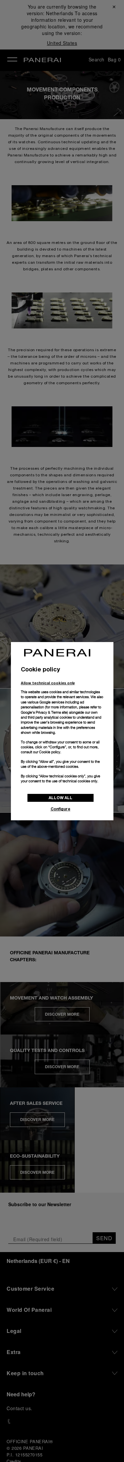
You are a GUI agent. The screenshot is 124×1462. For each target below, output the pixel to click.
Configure (60, 808)
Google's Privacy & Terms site (44, 712)
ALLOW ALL (60, 797)
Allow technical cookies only (48, 683)
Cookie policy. (50, 752)
